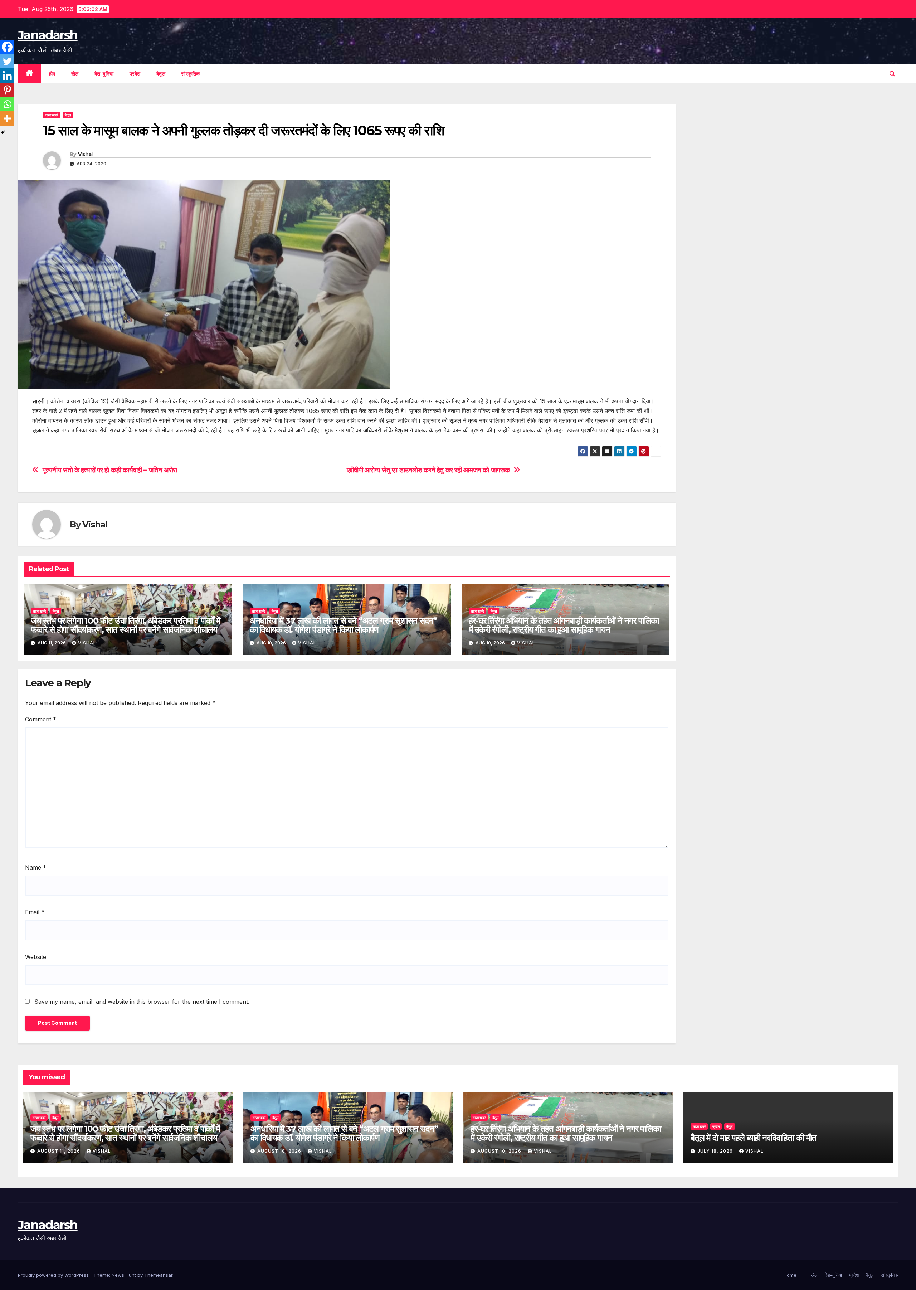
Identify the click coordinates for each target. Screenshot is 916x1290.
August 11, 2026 (59, 1151)
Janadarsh (48, 35)
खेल (75, 73)
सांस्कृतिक (190, 73)
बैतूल (161, 73)
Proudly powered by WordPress (54, 1275)
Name (35, 867)
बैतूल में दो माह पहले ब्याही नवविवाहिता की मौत (753, 1138)
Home (790, 1275)
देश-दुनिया (104, 73)
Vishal (85, 154)
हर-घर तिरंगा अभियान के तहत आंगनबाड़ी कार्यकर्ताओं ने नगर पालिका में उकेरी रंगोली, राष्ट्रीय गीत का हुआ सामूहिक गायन (564, 625)
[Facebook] (7, 47)
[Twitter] (7, 61)
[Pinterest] (7, 90)
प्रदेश (135, 73)
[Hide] (3, 132)
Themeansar (158, 1275)
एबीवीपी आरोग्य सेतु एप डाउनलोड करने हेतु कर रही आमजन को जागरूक (428, 470)
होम (52, 73)
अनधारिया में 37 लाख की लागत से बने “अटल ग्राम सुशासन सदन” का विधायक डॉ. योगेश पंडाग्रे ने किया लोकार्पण (343, 625)
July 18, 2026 (715, 1151)
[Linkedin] (7, 75)
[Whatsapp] (7, 104)
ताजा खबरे (51, 115)
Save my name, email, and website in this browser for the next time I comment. (141, 1001)
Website (35, 956)
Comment (40, 719)
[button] (892, 73)
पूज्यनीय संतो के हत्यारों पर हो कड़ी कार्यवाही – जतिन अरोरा (110, 470)
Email (34, 912)
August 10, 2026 (280, 1151)
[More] (7, 118)
